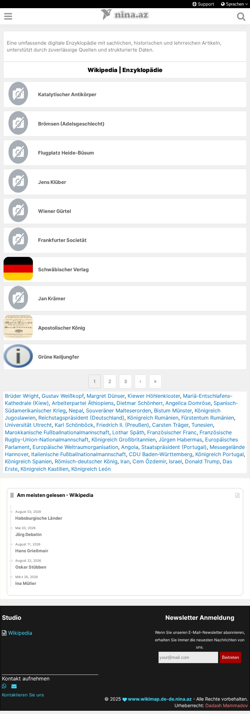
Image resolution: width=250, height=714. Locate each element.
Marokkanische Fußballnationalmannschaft (57, 432)
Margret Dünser (106, 396)
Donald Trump (202, 461)
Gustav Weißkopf (63, 396)
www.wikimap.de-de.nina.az (159, 699)
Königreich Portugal (219, 454)
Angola (129, 447)
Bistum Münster (173, 410)
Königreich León (91, 469)
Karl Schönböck (74, 425)
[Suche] (241, 16)
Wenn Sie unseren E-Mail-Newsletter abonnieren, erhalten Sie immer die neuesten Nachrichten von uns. (200, 639)
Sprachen (235, 4)
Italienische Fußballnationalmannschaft (78, 454)
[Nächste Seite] (140, 381)
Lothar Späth (128, 432)
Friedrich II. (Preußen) (122, 425)
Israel (175, 461)
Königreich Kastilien (44, 469)
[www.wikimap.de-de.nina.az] (125, 16)
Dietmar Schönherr (139, 403)
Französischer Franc (172, 432)
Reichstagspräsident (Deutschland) (81, 417)
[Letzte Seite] (155, 381)
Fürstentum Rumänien (207, 417)
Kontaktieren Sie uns (23, 694)
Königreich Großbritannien (123, 439)
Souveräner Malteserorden (118, 410)
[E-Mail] (14, 686)
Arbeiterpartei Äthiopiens (83, 403)
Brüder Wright (22, 396)
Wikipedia (20, 633)
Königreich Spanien (28, 461)
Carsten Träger (170, 425)
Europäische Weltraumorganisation (75, 447)
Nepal (76, 410)
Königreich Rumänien (152, 417)
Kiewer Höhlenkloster (154, 396)
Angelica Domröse (188, 403)
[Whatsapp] (4, 686)
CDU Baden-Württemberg (160, 454)
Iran (125, 461)
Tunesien (202, 425)
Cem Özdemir (149, 461)
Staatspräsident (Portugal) (174, 447)
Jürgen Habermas (180, 439)
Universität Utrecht (28, 425)
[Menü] (8, 16)
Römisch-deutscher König (86, 461)
